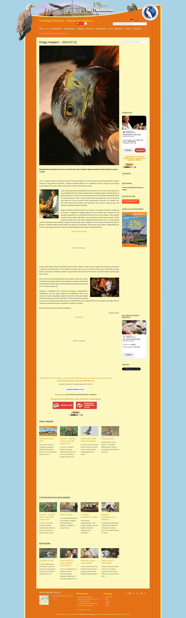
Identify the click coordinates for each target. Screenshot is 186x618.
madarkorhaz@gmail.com (90, 603)
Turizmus (80, 28)
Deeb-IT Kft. (126, 614)
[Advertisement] (79, 480)
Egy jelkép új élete (46, 561)
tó (90, 609)
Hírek (47, 28)
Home (40, 33)
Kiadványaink (100, 28)
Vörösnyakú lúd (107, 439)
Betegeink (50, 33)
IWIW (107, 605)
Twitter (107, 603)
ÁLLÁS (110, 28)
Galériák (89, 28)
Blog (106, 599)
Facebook (108, 597)
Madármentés (56, 28)
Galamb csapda (66, 515)
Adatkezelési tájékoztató (83, 609)
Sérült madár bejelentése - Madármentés (62, 596)
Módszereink (69, 28)
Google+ (108, 601)
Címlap (41, 28)
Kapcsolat (137, 28)
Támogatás (118, 28)
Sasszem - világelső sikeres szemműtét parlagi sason (67, 441)
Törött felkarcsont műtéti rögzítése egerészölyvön (66, 563)
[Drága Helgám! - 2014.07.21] (79, 105)
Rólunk (128, 28)
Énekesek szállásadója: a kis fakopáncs (108, 517)
